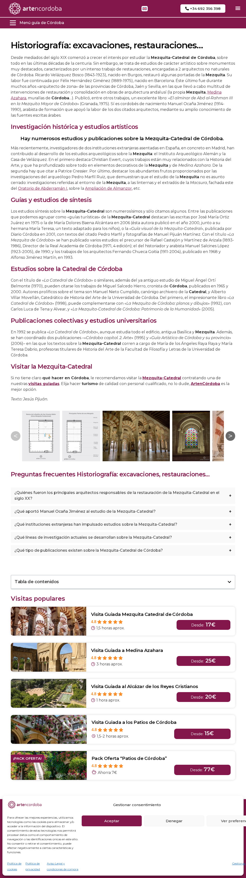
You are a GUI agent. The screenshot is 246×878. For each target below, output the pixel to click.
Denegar (174, 821)
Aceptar (111, 821)
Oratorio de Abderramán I (42, 188)
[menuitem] (144, 8)
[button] (238, 8)
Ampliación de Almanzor (108, 188)
